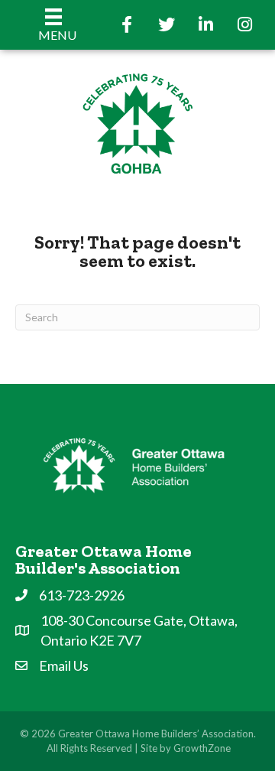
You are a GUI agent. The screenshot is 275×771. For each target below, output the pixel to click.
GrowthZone (202, 748)
